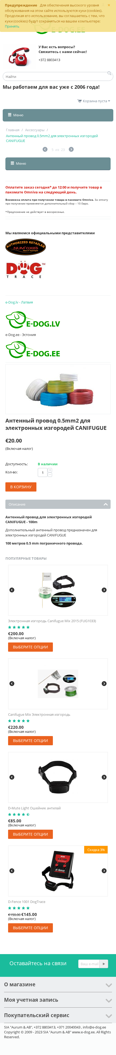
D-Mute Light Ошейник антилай (34, 808)
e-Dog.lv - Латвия (19, 302)
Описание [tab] (17, 504)
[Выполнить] (103, 964)
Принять (12, 26)
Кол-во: (11, 472)
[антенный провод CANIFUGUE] (58, 389)
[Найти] (109, 73)
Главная (12, 129)
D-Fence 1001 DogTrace (26, 901)
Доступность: (16, 463)
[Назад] (45, 150)
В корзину (21, 486)
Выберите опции (30, 647)
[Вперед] (71, 150)
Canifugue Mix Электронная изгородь (39, 714)
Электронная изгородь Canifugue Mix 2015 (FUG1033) (52, 620)
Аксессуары (35, 129)
